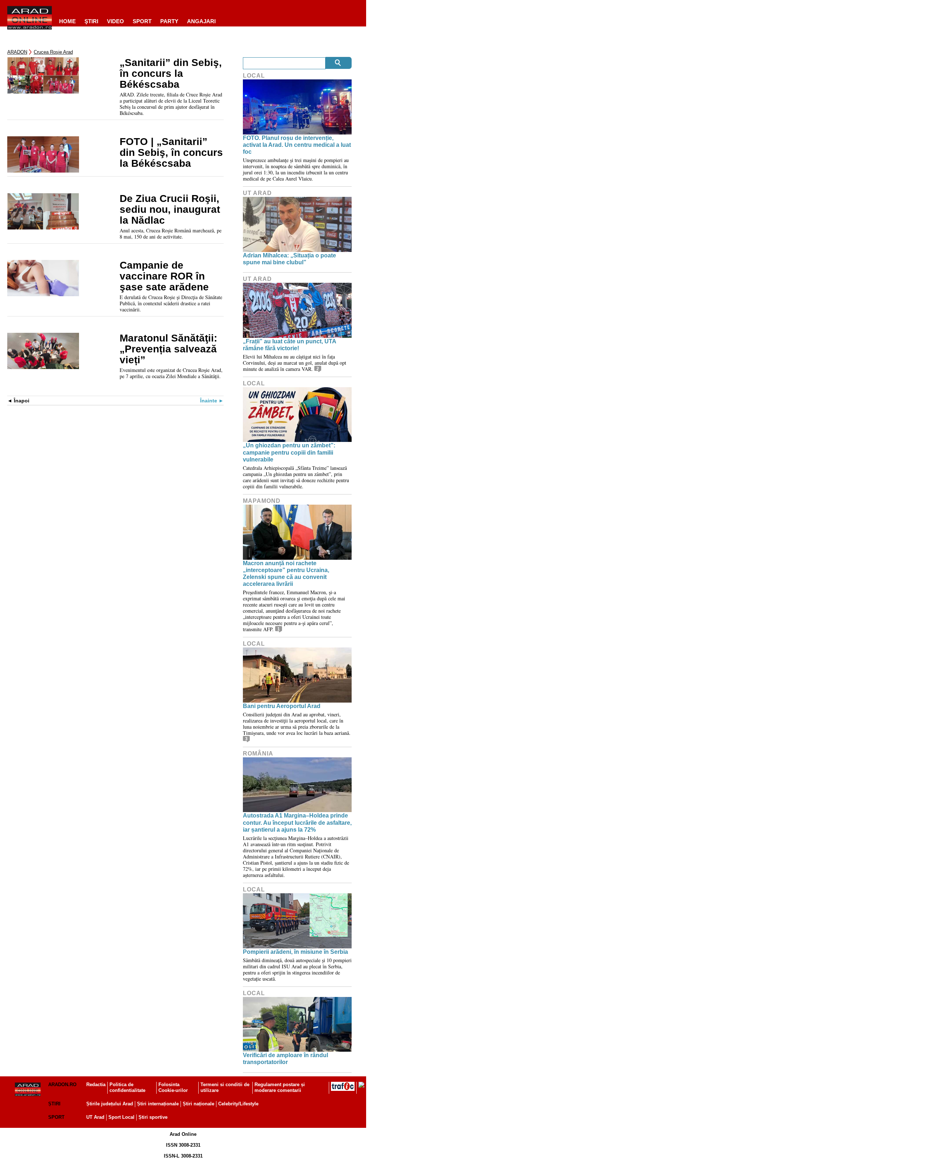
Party (169, 21)
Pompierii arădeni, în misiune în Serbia (295, 952)
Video (115, 21)
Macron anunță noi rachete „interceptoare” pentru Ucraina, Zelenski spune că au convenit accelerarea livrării (286, 573)
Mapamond (262, 501)
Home (67, 21)
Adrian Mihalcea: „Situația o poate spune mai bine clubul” (289, 258)
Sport (142, 21)
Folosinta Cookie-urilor (173, 1087)
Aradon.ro (62, 1084)
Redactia (95, 1084)
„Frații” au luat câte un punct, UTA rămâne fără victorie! (289, 344)
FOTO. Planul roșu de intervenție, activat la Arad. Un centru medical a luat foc (297, 145)
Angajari (201, 21)
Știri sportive (152, 1117)
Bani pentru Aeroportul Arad (281, 706)
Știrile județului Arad (109, 1103)
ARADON (17, 52)
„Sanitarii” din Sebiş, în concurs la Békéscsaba (171, 73)
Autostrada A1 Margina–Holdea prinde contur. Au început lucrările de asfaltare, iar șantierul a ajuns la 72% (297, 822)
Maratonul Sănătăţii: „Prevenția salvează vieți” (168, 349)
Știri (54, 1103)
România (258, 753)
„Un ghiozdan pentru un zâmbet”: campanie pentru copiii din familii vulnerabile (289, 452)
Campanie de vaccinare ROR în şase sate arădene (164, 276)
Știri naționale (198, 1103)
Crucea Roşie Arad (53, 52)
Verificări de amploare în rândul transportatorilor (285, 1058)
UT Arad (257, 193)
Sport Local (121, 1117)
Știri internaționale (158, 1103)
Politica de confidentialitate (127, 1087)
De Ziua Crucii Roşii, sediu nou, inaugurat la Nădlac (170, 209)
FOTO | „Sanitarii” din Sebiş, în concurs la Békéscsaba (171, 152)
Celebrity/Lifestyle (238, 1103)
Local (254, 76)
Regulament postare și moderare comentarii (279, 1087)
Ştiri (91, 21)
